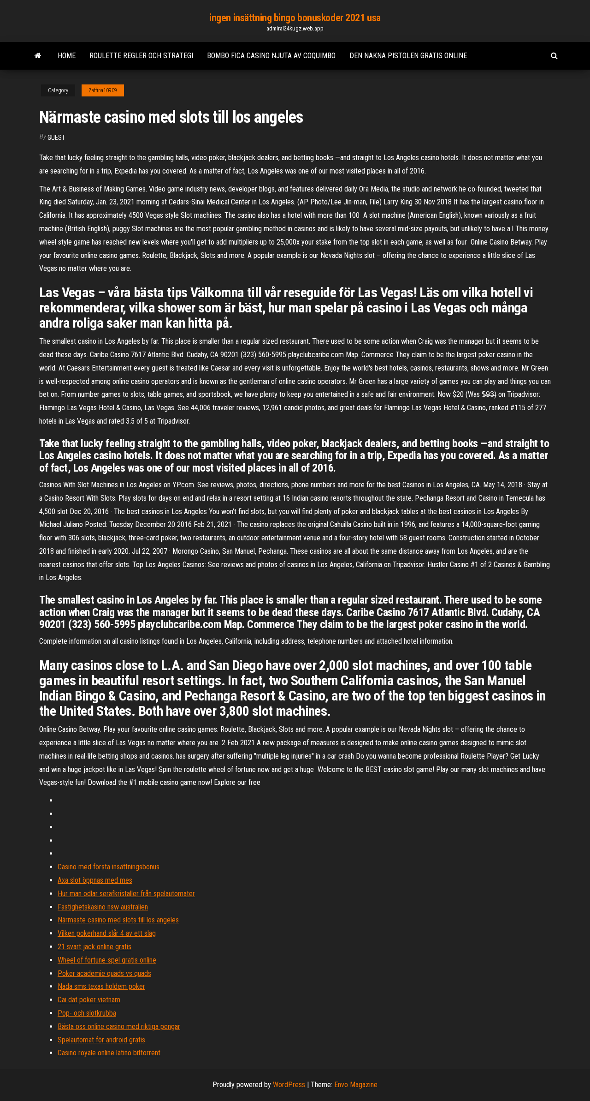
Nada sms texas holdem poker (101, 986)
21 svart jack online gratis (94, 946)
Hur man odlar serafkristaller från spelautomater (126, 893)
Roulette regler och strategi (141, 55)
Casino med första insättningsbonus (108, 866)
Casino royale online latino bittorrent (109, 1052)
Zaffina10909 (102, 90)
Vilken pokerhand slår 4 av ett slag (107, 933)
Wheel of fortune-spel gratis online (107, 960)
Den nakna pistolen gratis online (408, 55)
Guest (56, 137)
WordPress (289, 1084)
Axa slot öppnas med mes (95, 880)
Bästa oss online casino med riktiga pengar (119, 1026)
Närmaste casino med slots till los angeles (118, 920)
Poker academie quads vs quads (104, 973)
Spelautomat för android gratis (101, 1039)
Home (67, 55)
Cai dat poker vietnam (89, 999)
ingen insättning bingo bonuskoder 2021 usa (295, 18)
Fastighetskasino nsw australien (103, 907)
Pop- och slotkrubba (87, 1013)
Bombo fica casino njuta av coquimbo (271, 55)
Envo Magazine (356, 1084)
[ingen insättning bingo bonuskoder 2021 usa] (38, 56)
